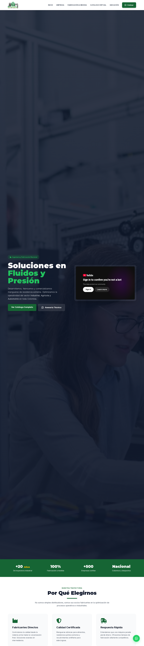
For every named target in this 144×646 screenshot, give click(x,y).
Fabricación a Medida (77, 5)
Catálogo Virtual (98, 5)
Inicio (50, 5)
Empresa (60, 5)
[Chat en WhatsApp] (136, 638)
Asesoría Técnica (53, 307)
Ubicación (114, 5)
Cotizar (130, 5)
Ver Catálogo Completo (22, 307)
